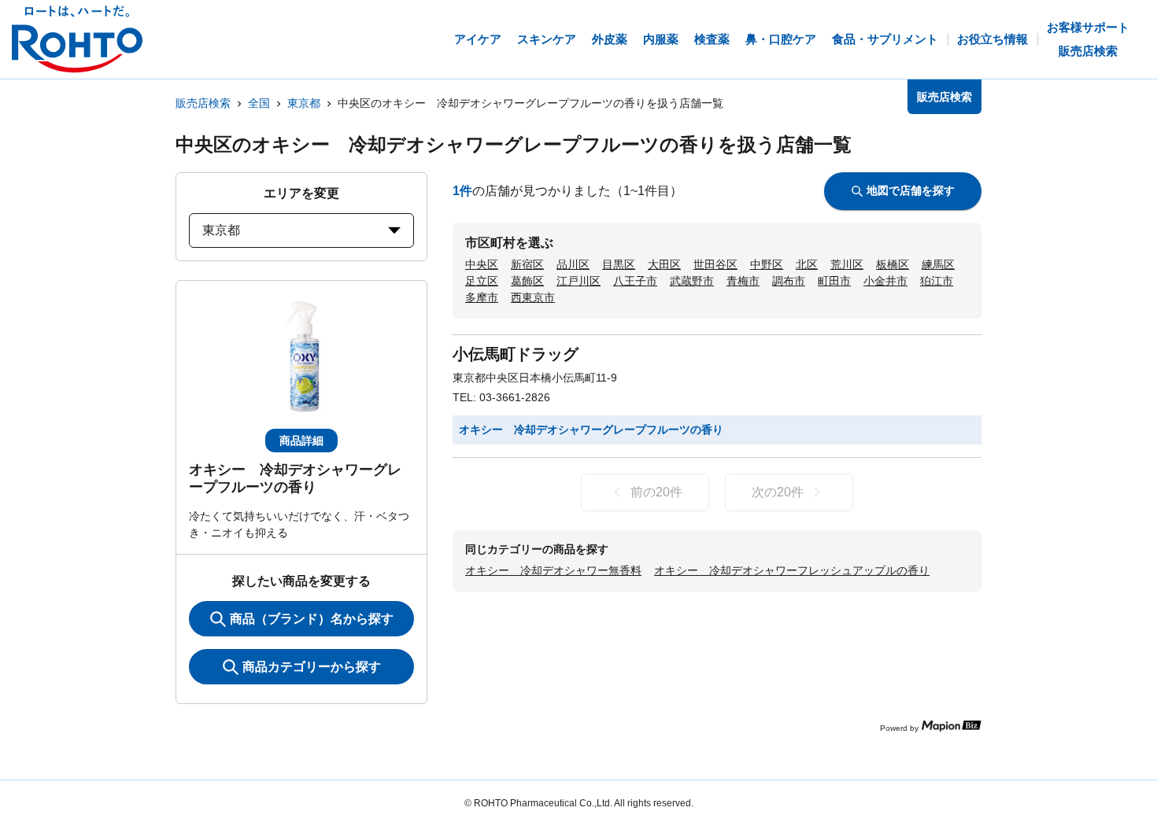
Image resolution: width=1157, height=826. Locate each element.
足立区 (481, 281)
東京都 (303, 103)
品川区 (573, 264)
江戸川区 (578, 281)
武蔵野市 (692, 281)
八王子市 (635, 281)
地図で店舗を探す (911, 190)
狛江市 (936, 281)
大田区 (664, 264)
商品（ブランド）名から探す (312, 618)
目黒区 (618, 264)
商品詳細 (301, 440)
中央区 (481, 264)
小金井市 (885, 281)
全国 (259, 103)
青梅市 (743, 281)
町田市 (834, 281)
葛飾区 (527, 281)
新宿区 (527, 264)
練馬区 (938, 264)
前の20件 (656, 492)
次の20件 (778, 492)
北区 (807, 264)
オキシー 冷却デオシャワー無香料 (553, 570)
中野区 (766, 264)
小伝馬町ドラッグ (515, 354)
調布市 (788, 281)
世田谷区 (715, 264)
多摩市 (481, 297)
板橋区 (892, 264)
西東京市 (533, 297)
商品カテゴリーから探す (311, 666)
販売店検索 (203, 103)
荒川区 (846, 264)
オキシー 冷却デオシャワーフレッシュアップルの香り (792, 570)
